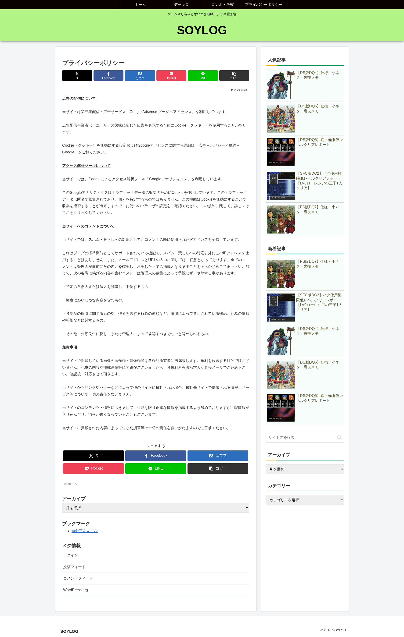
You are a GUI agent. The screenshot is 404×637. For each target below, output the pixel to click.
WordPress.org (75, 590)
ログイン (70, 555)
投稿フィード (74, 567)
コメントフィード (78, 578)
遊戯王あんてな (85, 531)
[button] (234, 75)
